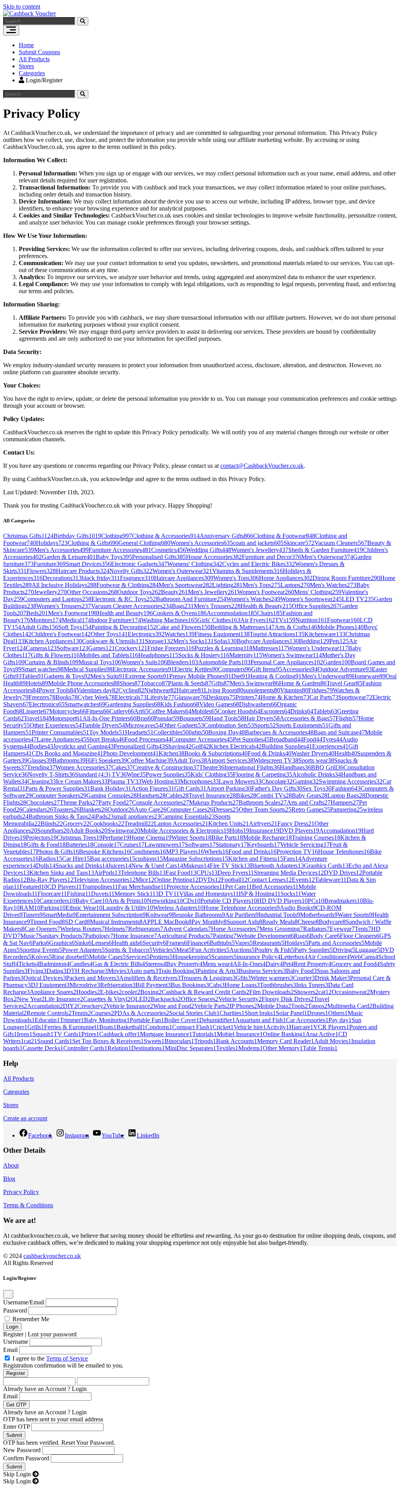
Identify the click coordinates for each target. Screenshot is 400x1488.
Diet (239, 676)
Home (26, 45)
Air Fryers (257, 620)
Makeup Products (214, 802)
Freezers (42, 697)
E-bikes (111, 992)
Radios (50, 858)
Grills (35, 1027)
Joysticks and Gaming (83, 746)
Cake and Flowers (183, 627)
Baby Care (91, 900)
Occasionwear (351, 992)
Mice (145, 879)
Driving (344, 950)
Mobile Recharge (267, 837)
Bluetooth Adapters (277, 865)
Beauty (174, 592)
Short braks (260, 1013)
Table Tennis (320, 1048)
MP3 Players (185, 851)
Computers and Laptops (57, 599)
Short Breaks (105, 739)
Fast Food (181, 872)
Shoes (130, 683)
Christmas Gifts (28, 536)
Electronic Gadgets (139, 564)
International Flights (252, 767)
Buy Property (184, 964)
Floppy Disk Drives (288, 999)
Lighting (227, 585)
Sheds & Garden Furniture (325, 550)
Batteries (79, 844)
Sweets (154, 1041)
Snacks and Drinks (81, 865)
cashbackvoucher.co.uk (52, 1256)
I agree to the (50, 1358)
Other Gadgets (183, 725)
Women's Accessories (201, 543)
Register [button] (13, 1334)
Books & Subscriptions (216, 753)
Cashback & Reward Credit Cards (205, 992)
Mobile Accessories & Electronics (185, 830)
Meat (184, 950)
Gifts (220, 683)
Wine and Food (173, 1006)
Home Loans (242, 985)
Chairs (269, 613)
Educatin (47, 1020)
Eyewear (342, 928)
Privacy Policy (21, 1192)
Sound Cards (54, 1041)
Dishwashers (258, 704)
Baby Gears (309, 795)
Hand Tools (226, 718)
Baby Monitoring (107, 1020)
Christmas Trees (79, 837)
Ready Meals (280, 921)
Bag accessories (112, 858)
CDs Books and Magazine (67, 753)
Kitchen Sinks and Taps (61, 872)
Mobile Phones (340, 627)
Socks (290, 893)
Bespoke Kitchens (104, 851)
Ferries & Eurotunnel (71, 1027)
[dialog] (200, 1380)
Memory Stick (134, 893)
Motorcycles (67, 711)
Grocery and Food (355, 964)
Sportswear (355, 697)
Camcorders (57, 900)
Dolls (45, 865)
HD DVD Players (282, 900)
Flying (36, 971)
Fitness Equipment (222, 634)
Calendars (37, 809)
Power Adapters (83, 950)
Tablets (325, 711)
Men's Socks (193, 641)
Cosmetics (168, 550)
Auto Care (150, 809)
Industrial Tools (279, 914)
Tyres (332, 739)
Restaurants (268, 943)
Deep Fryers (236, 872)
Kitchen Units (228, 823)
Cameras (41, 648)
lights (198, 732)
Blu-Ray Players (50, 879)
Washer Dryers (312, 753)
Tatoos (317, 1006)
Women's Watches (253, 599)
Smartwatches (84, 704)
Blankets (93, 809)
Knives (41, 957)
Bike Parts (227, 837)
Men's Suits (107, 676)
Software (72, 648)
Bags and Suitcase (339, 732)
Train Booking (177, 971)
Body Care (325, 935)
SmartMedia (59, 914)
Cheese (308, 921)
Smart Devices (88, 564)
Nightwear (160, 690)
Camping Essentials (187, 816)
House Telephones (344, 851)
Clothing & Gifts (93, 543)
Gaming (306, 781)
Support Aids (244, 921)
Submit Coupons (39, 52)
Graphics (62, 943)
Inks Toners (312, 985)
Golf (200, 746)
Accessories (300, 669)
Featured (33, 886)
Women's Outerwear (182, 571)
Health (345, 753)
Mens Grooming (281, 928)
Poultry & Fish (274, 950)
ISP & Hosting (259, 893)
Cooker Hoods (239, 711)
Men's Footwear (72, 613)
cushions (149, 858)
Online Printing (176, 879)
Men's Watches (333, 585)
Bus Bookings (190, 985)
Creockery (91, 1006)
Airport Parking (228, 788)
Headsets (139, 732)
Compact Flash (192, 1027)
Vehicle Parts (211, 1006)
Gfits (243, 978)
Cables (177, 795)
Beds (37, 613)
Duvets (102, 893)
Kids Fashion (179, 704)
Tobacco (154, 683)
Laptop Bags (346, 795)
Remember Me (30, 1319)
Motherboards (319, 914)
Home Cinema (150, 837)
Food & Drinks (269, 753)
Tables (32, 676)
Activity (277, 1027)
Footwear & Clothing (127, 585)
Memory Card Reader (285, 1041)
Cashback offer (119, 1034)
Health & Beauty (266, 606)
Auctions (242, 950)
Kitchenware (324, 634)
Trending (41, 767)
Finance (198, 943)
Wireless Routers (82, 928)
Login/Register (43, 80)
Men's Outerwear (327, 557)
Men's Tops (261, 585)
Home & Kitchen (285, 697)
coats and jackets (258, 543)
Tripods (205, 1041)
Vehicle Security (240, 999)
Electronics (146, 634)
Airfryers (263, 823)
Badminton (54, 964)
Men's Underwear (327, 676)
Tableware (330, 879)
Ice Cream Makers (81, 781)
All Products (34, 59)
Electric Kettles (196, 669)
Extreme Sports (147, 676)
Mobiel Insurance (240, 1034)
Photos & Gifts (57, 851)
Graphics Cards (326, 865)
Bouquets (194, 718)
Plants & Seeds (189, 683)
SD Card (77, 921)
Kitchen (171, 753)
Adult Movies (332, 1041)
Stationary (231, 844)
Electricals (130, 697)
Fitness (97, 711)
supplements (261, 690)
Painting (224, 935)
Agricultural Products (185, 935)
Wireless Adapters (178, 907)
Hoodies (88, 992)
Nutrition (311, 620)
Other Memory (283, 1048)
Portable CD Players (228, 900)
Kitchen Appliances (53, 641)
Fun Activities (210, 950)
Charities (232, 1013)
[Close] (8, 1294)
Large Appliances (61, 739)
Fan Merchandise (142, 886)
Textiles (227, 1048)
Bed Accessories (275, 886)
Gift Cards (190, 788)
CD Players (64, 886)
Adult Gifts (39, 627)
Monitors (46, 620)
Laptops (295, 585)
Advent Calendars (187, 928)
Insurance (264, 830)
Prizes (90, 1034)
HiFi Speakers (106, 760)
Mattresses (269, 648)
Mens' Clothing (317, 592)
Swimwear (123, 830)
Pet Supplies (251, 739)
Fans (292, 858)
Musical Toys (100, 662)
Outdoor (120, 809)
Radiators (316, 928)
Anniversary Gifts (226, 536)
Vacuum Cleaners (340, 543)
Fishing (79, 893)
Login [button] (79, 1388)
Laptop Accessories (181, 823)
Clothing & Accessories (166, 536)
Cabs (217, 985)
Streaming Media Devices (289, 872)
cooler (131, 992)
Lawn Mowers (240, 781)
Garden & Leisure (69, 557)
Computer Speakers (59, 795)
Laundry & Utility (127, 907)
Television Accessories (104, 879)
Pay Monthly (209, 921)
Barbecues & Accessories (279, 732)
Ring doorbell (70, 957)
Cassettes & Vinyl (106, 999)
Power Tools (57, 690)
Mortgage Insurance (166, 1034)
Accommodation (232, 613)
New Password (22, 1450)
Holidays (52, 543)
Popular (166, 718)
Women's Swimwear (292, 655)
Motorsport (65, 718)
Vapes (244, 943)
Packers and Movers (92, 978)
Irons (24, 1034)
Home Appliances (285, 578)
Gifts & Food (46, 844)
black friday (101, 578)
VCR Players (331, 1027)
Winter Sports (191, 837)
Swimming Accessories (350, 781)
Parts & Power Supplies (57, 788)
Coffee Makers (169, 711)
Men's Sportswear (185, 585)
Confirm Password (26, 1458)
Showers (306, 992)
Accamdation (45, 1006)
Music (29, 935)
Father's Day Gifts (276, 788)
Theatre (211, 767)
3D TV (167, 893)
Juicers (119, 865)
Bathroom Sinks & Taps (61, 816)
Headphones (158, 655)
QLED (140, 999)
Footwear (343, 620)
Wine (136, 774)
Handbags (295, 767)
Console (106, 844)
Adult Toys (190, 760)
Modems (250, 1048)
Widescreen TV (276, 760)
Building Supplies (287, 746)
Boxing (151, 992)
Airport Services (230, 760)
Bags (183, 606)
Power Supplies (168, 774)
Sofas (225, 641)
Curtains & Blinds (52, 662)
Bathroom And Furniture (191, 599)
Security (154, 943)
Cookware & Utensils (113, 641)
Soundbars (53, 830)
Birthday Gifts (77, 536)
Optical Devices (44, 978)
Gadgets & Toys (67, 676)
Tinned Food (47, 921)
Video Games (219, 704)
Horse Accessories (235, 928)
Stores (26, 66)
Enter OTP (16, 1426)
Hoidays (296, 943)
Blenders (182, 662)
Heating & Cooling (275, 676)
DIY (70, 1006)
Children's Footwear (61, 634)
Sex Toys (317, 788)
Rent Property (312, 964)
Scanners (224, 957)
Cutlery (121, 711)
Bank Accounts (236, 1041)
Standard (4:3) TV (101, 774)
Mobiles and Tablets (109, 655)
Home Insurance (135, 935)
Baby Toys (114, 557)
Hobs (239, 830)
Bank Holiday (110, 788)
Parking (53, 907)
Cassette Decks (43, 1048)
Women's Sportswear (311, 599)
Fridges (320, 690)
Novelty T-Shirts (51, 774)
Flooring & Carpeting (262, 774)
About (11, 1165)
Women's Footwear (265, 592)
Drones (317, 1013)
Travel (36, 718)
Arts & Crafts (296, 627)
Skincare (299, 543)
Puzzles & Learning (223, 648)
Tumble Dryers (103, 725)
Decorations (62, 578)
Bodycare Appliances (268, 641)
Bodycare (332, 921)
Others (338, 1013)
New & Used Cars (157, 865)
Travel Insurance (212, 795)
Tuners (33, 914)
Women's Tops (236, 578)
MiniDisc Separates (190, 1048)
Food (312, 739)
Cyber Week (96, 697)
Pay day (340, 1020)
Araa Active (321, 1034)
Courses (102, 1013)
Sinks (83, 943)
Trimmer (72, 1020)
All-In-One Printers (109, 718)
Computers (234, 669)
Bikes (246, 795)
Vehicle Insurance (129, 1006)
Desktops (221, 697)
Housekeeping (192, 957)
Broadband (286, 739)
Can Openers (42, 928)
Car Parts (323, 697)
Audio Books (298, 907)
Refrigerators (145, 928)
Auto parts (143, 971)
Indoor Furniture (116, 620)
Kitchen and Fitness (255, 858)
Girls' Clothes (218, 620)
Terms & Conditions (28, 1205)
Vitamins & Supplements (247, 571)
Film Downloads (271, 992)
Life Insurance (64, 999)
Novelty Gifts (130, 571)
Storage (159, 641)
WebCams (364, 957)
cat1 (325, 992)
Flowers (41, 571)
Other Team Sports (265, 809)
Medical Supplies (88, 669)
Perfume (115, 837)
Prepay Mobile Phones (200, 676)
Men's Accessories (61, 550)
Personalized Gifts (139, 746)
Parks (40, 943)
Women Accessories (83, 767)
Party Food (115, 802)
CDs (191, 900)
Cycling (131, 690)
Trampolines (100, 886)
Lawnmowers (165, 844)
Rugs (302, 935)
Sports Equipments (302, 725)
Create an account (25, 1118)
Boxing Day (226, 732)
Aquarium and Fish (260, 1020)
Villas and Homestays (209, 893)
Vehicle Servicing (305, 844)
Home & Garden (303, 683)
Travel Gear (344, 683)
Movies (118, 971)
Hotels (37, 683)
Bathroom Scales (263, 802)
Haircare (190, 690)
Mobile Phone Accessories (84, 683)
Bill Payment (153, 985)
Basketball (130, 1027)
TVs (285, 620)
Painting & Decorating (123, 627)
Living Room (223, 690)
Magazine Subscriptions (195, 858)
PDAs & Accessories (141, 1013)
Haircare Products (82, 571)
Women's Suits (144, 662)
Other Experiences (56, 725)
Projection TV (297, 851)
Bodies (41, 746)
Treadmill (139, 823)
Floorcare (52, 893)
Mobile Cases (107, 957)
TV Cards (67, 1034)
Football (234, 879)
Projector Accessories (195, 886)
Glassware (190, 697)
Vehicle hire (250, 1027)
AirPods (107, 872)
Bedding (314, 641)
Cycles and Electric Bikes (258, 564)
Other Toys (109, 634)
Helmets (116, 928)
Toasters (66, 809)
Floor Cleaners (359, 935)
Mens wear (217, 964)
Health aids (127, 943)
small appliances (137, 816)
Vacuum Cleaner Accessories (131, 606)
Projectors (41, 837)
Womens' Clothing (194, 564)
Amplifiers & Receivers (149, 978)
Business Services (262, 971)
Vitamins (294, 690)
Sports (265, 725)
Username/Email (23, 1302)
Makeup (196, 865)
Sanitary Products (62, 935)
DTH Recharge (87, 971)
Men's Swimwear (254, 683)
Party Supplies (313, 950)
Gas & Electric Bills (119, 964)
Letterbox (293, 957)
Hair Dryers (262, 718)
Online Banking (284, 1034)
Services (138, 957)
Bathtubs (222, 943)
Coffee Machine (150, 760)
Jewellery (50, 592)
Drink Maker (332, 978)
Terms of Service (67, 1358)
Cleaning (41, 781)
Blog (9, 1178)
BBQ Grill (327, 767)
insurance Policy (258, 957)
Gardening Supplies (132, 704)
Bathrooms (69, 760)
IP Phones (243, 1006)
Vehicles (164, 950)
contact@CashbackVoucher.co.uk (262, 465)
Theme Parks (79, 802)
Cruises (132, 844)
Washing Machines (169, 620)
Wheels (216, 851)
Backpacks (166, 999)
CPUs (207, 872)
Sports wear (316, 760)
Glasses (39, 760)
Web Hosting (160, 781)
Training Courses (316, 837)
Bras (145, 718)
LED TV (358, 599)
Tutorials (204, 1034)
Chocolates (43, 802)
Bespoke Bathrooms (198, 914)
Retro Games (310, 809)
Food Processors (148, 739)
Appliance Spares (53, 992)
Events (303, 879)
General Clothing (144, 543)
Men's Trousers (217, 606)
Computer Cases (189, 809)
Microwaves (143, 725)
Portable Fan (147, 1020)
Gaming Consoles (111, 795)
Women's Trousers (63, 606)
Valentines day (97, 690)
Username (15, 1341)
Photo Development (131, 753)
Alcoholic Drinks (316, 774)
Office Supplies (315, 606)
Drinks (301, 711)
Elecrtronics (46, 704)
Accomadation (340, 830)
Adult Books (88, 830)
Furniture (50, 564)
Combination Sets (229, 725)
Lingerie (35, 711)
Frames (176, 943)
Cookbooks (106, 823)
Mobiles (204, 711)
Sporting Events (41, 950)
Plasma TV (124, 781)
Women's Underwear (317, 648)
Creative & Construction (166, 767)
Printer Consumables (60, 732)
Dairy (274, 964)
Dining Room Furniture (346, 578)
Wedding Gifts (208, 550)
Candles (81, 964)
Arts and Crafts (308, 802)
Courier (304, 978)
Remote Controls (49, 1013)
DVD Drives (343, 872)
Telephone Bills (143, 872)
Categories (32, 73)
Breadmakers (343, 900)
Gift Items (266, 669)
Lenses (101, 943)
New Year (31, 999)
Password (15, 1310)
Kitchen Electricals (235, 746)
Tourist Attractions (277, 634)
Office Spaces (199, 999)
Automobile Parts (224, 662)
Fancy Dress (295, 823)
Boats (107, 1027)
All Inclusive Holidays (64, 585)
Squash (43, 1034)
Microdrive (85, 985)
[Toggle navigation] (11, 30)
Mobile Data (274, 1006)
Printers (248, 697)
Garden (337, 662)
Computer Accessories (202, 739)
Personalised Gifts (159, 557)
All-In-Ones (249, 964)
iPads (104, 816)
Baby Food (301, 971)
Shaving (178, 746)
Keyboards (263, 844)
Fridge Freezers (171, 648)
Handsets (151, 795)
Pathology (99, 935)
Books (66, 697)
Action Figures (152, 788)
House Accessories (214, 557)
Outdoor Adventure (345, 669)
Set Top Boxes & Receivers (108, 1041)
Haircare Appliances (183, 578)
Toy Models (107, 732)
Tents (363, 928)
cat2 (30, 1041)
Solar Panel (291, 1013)
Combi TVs (274, 795)
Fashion (346, 788)
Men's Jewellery (212, 592)
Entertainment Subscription (111, 914)
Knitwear (159, 914)
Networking (165, 900)
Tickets (28, 964)
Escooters (275, 711)
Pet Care (238, 886)
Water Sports (355, 914)
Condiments (148, 851)
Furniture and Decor (271, 557)
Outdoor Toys (139, 592)
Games (101, 648)
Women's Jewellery (259, 550)
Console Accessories (160, 802)
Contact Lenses (270, 879)
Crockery (131, 648)
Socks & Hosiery (203, 655)
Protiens (161, 957)
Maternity (245, 655)
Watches (179, 634)
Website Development (265, 935)
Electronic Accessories (143, 669)
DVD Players (299, 830)
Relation (119, 1048)
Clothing (116, 536)
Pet (288, 964)
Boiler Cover (181, 1020)
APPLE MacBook (167, 921)
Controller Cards (85, 1048)
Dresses (226, 809)
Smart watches (42, 669)
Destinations (148, 1048)
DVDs (209, 879)
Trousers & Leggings (208, 978)
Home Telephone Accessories (242, 907)
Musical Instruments (116, 921)
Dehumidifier (217, 1020)
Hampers (344, 802)
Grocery (76, 823)
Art (141, 711)
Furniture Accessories (120, 550)
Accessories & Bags (308, 718)
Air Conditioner (328, 957)
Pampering (346, 809)
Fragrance (137, 578)
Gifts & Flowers (55, 655)
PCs (316, 900)
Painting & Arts (218, 971)
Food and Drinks (253, 851)
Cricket (223, 1027)
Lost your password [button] (52, 1334)
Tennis (81, 1013)
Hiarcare (301, 1027)
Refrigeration (118, 985)
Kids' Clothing (212, 774)
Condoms (158, 1027)
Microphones (199, 781)
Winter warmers (272, 978)
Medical (76, 620)
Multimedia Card (349, 1006)
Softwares (200, 844)
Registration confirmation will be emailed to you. (63, 1365)
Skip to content (21, 6)
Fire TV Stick (230, 865)
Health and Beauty (125, 613)
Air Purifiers (242, 914)
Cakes (122, 767)
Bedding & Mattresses (243, 627)
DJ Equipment (50, 985)
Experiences (330, 746)
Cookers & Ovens (180, 613)
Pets (339, 641)
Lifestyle (160, 697)
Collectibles (171, 732)
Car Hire (76, 858)
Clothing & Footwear (284, 536)
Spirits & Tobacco (128, 950)
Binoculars (179, 1041)
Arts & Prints (127, 900)
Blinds (52, 823)
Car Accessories (307, 1020)
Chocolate (277, 781)
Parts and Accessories (336, 943)
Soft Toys (74, 627)
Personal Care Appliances (286, 662)
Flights (347, 718)
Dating (56, 971)
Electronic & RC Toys (123, 599)
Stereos (155, 964)
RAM (30, 907)
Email (10, 1349)
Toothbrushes (278, 985)
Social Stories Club (194, 1013)
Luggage (367, 950)
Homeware (369, 676)
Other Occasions (92, 592)
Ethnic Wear (84, 907)
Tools (299, 1006)
